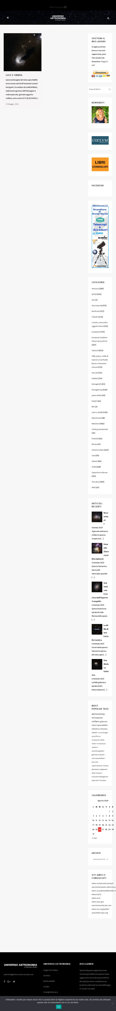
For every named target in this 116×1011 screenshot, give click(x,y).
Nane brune (96, 418)
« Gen (94, 838)
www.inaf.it (96, 894)
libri (93, 407)
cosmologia (103, 733)
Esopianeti (96, 332)
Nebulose (95, 424)
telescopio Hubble (99, 725)
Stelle (94, 467)
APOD (94, 294)
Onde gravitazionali (100, 429)
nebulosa (95, 729)
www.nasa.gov (98, 902)
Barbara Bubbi (49, 981)
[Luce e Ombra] (22, 52)
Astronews (96, 306)
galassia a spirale (98, 755)
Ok (58, 1007)
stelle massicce (97, 773)
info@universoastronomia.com (21, 974)
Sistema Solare (98, 450)
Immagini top (97, 390)
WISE (94, 487)
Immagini (95, 384)
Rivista (94, 444)
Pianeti (94, 439)
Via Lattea (96, 482)
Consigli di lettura (50, 992)
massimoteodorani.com (101, 905)
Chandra (95, 317)
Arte (93, 300)
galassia (103, 721)
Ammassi (95, 289)
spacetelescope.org (100, 913)
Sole (93, 456)
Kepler (94, 401)
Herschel (95, 373)
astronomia (98, 714)
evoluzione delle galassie (100, 777)
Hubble (95, 378)
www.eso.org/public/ (100, 909)
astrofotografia (98, 751)
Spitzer (94, 461)
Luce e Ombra (14, 75)
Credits (46, 987)
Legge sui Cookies (50, 970)
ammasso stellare (98, 758)
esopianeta (103, 769)
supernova (95, 780)
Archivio (46, 976)
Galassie (95, 350)
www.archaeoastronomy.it (103, 883)
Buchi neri (95, 311)
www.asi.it (96, 898)
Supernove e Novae (100, 472)
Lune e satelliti (97, 412)
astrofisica (96, 736)
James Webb (97, 395)
